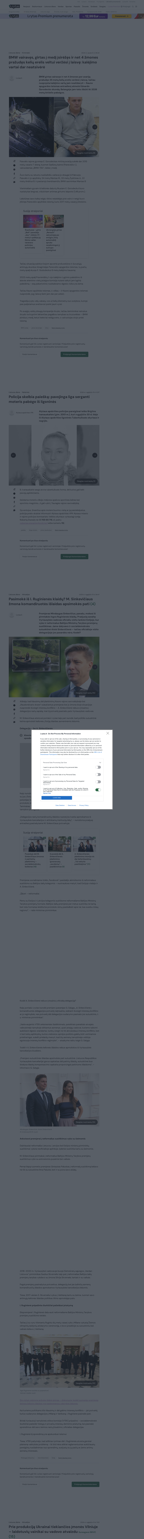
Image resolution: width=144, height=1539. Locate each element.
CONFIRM (57, 798)
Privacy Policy (84, 805)
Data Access (72, 805)
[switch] (98, 767)
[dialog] (72, 769)
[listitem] (72, 762)
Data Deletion (60, 805)
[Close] (108, 734)
